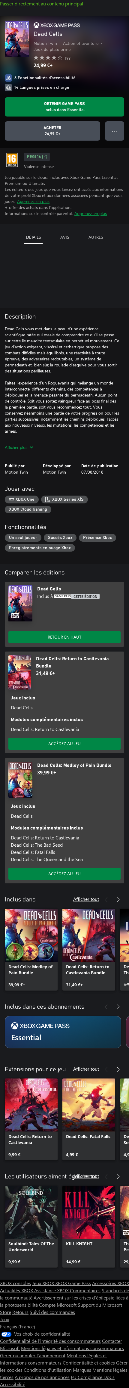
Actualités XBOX (17, 1290)
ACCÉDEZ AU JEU (64, 743)
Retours (20, 1312)
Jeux (4, 1319)
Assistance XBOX (52, 1290)
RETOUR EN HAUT (64, 637)
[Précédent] (106, 899)
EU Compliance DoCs (93, 1377)
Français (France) (17, 1326)
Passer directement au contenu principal (41, 3)
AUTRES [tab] (95, 237)
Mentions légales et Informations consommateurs (72, 1348)
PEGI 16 (34, 157)
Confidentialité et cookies (89, 1362)
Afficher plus (16, 447)
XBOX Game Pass (73, 1283)
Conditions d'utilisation (48, 1370)
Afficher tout (86, 899)
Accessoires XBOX (110, 1283)
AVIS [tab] (64, 237)
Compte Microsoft (57, 1305)
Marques (82, 1370)
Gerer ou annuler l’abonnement (32, 1355)
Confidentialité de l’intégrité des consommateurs (50, 1341)
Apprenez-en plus (33, 201)
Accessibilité (12, 1384)
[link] (31, 950)
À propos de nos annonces (42, 1377)
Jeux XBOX (43, 1283)
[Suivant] (118, 899)
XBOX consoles (15, 1283)
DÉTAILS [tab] (33, 237)
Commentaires (85, 1290)
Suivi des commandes (52, 1312)
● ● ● (115, 130)
